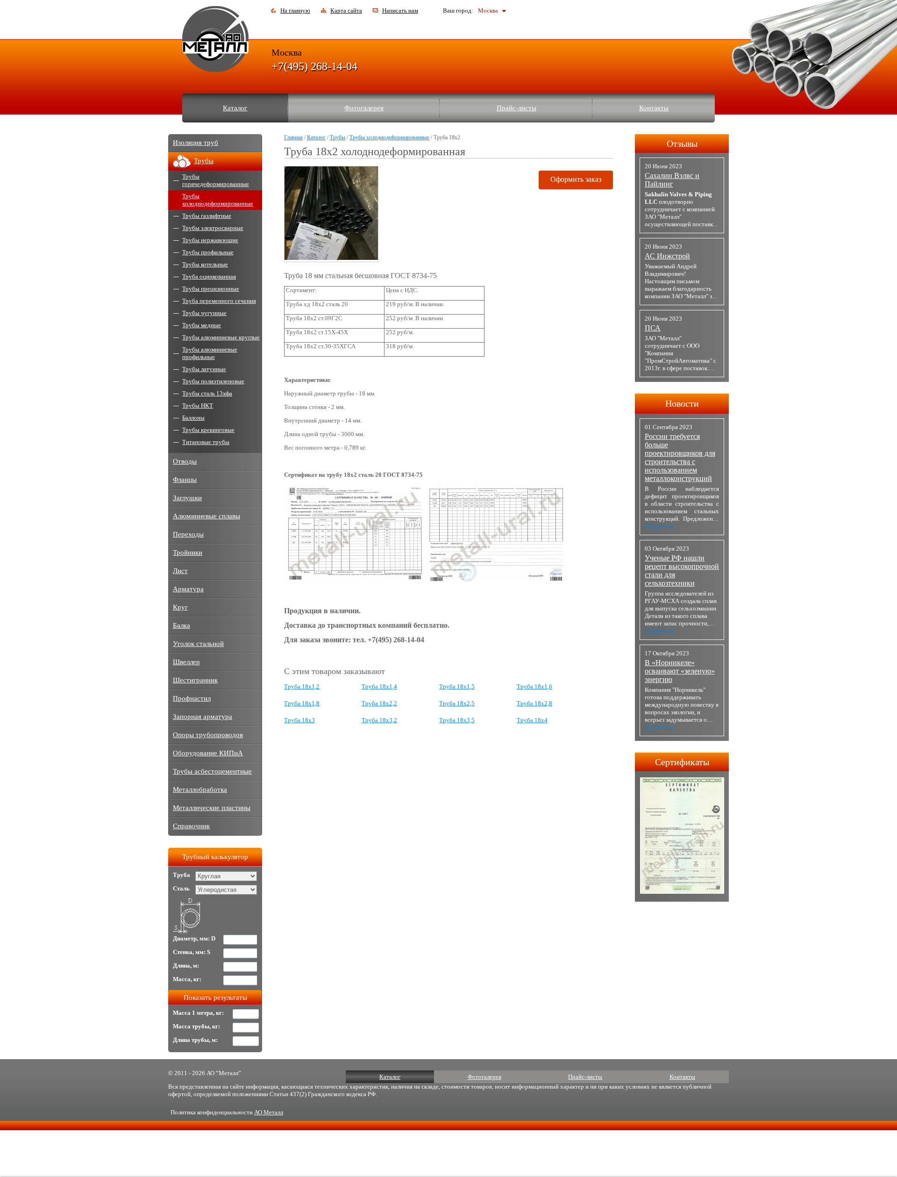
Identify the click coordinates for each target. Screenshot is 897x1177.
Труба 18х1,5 (457, 686)
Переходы (188, 534)
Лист (180, 570)
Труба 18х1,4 (379, 686)
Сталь (181, 888)
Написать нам (400, 10)
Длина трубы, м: (195, 1039)
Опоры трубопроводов (208, 735)
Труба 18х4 (532, 720)
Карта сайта (346, 10)
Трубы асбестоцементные (212, 771)
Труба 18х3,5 (457, 720)
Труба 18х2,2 (379, 703)
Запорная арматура (202, 716)
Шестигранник (195, 680)
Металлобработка (200, 789)
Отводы (185, 461)
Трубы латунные (204, 369)
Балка (181, 625)
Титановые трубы (205, 441)
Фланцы (185, 479)
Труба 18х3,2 (379, 720)
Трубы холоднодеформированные (389, 137)
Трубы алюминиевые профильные (209, 353)
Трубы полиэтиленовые (213, 381)
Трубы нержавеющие (210, 240)
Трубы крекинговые (208, 429)
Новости (682, 403)
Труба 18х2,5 (457, 703)
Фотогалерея (364, 108)
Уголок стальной (198, 643)
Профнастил (192, 698)
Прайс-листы (516, 108)
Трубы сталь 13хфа (207, 393)
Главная (293, 137)
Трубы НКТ (197, 405)
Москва (488, 10)
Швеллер (186, 662)
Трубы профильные (208, 252)
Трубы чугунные (204, 312)
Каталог (235, 108)
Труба (181, 874)
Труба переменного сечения (219, 300)
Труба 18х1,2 (302, 686)
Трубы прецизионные (210, 288)
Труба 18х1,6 (534, 686)
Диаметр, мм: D (194, 938)
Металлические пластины (211, 807)
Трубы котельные (205, 264)
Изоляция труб (195, 142)
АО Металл (268, 1112)
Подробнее (659, 526)
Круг (180, 607)
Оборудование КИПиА (208, 753)
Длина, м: (186, 965)
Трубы (337, 137)
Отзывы (682, 143)
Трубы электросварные (212, 227)
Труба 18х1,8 (302, 703)
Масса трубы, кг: (196, 1026)
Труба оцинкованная (209, 276)
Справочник (191, 826)
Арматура (188, 589)
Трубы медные (201, 325)
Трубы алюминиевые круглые (221, 337)
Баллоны (193, 417)
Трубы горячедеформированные (215, 180)
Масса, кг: (187, 979)
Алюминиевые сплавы (206, 516)
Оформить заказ (575, 179)
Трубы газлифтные (206, 215)
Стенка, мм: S (191, 951)
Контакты (654, 108)
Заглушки (187, 498)
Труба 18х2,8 (534, 703)
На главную (295, 10)
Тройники (187, 552)
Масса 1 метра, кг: (198, 1012)
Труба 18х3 (299, 720)
